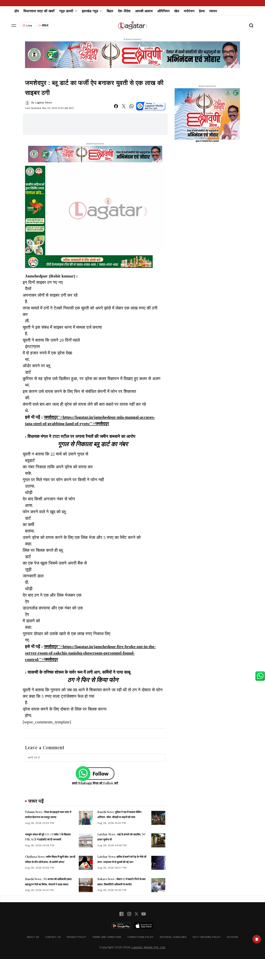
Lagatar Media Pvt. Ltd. (148, 947)
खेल (176, 11)
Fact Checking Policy (207, 937)
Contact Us (53, 937)
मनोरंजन (189, 11)
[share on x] (124, 106)
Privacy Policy (76, 937)
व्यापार (213, 11)
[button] (13, 25)
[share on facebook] (116, 106)
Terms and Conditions (106, 937)
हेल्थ (202, 11)
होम (17, 11)
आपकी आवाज (144, 11)
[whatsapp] (131, 106)
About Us (33, 937)
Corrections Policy (140, 937)
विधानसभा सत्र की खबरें (39, 11)
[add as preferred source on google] (150, 106)
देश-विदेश (124, 11)
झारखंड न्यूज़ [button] (90, 11)
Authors (232, 937)
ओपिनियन (163, 11)
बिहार (110, 11)
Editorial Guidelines (173, 937)
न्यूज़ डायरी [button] (66, 11)
